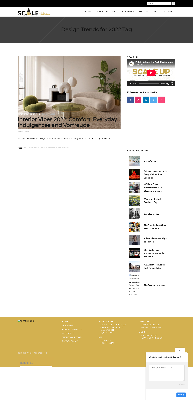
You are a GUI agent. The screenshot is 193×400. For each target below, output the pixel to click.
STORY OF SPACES (150, 325)
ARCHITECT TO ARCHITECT (113, 325)
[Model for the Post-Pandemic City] (134, 200)
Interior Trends (63, 148)
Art (100, 337)
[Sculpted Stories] (134, 213)
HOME (65, 321)
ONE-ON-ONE (34, 114)
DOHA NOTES (107, 343)
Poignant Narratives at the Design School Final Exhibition (156, 174)
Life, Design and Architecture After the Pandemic (154, 253)
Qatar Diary (107, 333)
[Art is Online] (134, 161)
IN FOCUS (106, 341)
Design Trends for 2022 (49, 148)
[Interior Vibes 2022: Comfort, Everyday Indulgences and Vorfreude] (69, 92)
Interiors (22, 114)
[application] (151, 72)
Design (142, 332)
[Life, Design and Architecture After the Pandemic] (134, 253)
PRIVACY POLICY (70, 341)
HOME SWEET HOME (151, 327)
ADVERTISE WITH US (72, 329)
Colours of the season (32, 148)
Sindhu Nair (24, 131)
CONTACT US (68, 333)
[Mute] (167, 83)
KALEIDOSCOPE (149, 335)
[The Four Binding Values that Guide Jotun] (134, 226)
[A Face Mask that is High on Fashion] (134, 240)
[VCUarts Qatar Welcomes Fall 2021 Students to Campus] (134, 187)
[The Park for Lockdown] (135, 285)
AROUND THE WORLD (111, 327)
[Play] (130, 83)
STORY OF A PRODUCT (152, 338)
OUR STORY (67, 325)
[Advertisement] (151, 121)
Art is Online (150, 161)
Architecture (105, 321)
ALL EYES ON (107, 330)
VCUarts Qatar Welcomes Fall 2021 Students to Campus (153, 187)
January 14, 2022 (48, 114)
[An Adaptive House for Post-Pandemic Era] (134, 266)
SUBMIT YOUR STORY (72, 337)
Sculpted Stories (151, 213)
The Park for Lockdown (154, 285)
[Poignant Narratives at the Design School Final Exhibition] (134, 174)
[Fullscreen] (172, 83)
